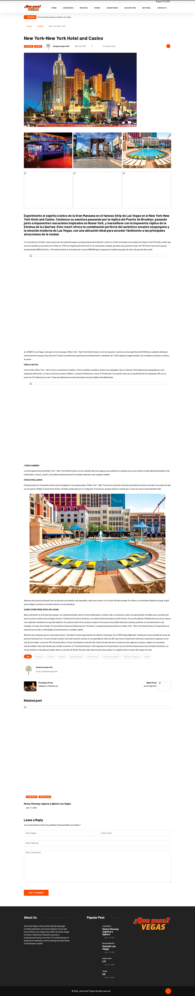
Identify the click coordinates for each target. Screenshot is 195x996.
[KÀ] (93, 974)
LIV (104, 961)
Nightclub (106, 958)
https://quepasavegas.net (46, 671)
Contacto (161, 8)
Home (53, 8)
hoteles (51, 656)
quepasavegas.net (61, 46)
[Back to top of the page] (168, 991)
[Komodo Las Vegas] (93, 947)
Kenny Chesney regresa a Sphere (110, 932)
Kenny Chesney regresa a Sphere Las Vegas (54, 17)
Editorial (146, 8)
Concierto (31, 797)
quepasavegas (76, 656)
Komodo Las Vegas (109, 947)
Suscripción (130, 8)
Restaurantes (108, 943)
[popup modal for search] (170, 8)
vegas (146, 656)
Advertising (112, 8)
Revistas (84, 8)
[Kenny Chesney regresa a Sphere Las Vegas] (93, 930)
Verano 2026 (45, 797)
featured (39, 656)
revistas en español (111, 656)
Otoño (38, 46)
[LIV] (93, 961)
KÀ (103, 974)
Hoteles (40, 26)
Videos (97, 8)
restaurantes (92, 656)
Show (104, 971)
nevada (62, 656)
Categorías (68, 8)
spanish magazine (131, 656)
